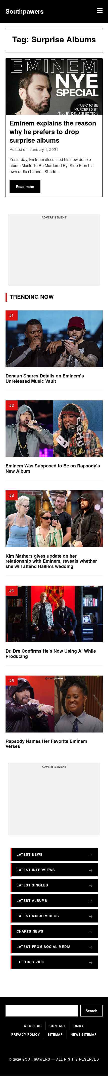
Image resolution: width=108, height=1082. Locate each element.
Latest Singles (32, 884)
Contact (57, 1026)
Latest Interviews (36, 869)
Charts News (30, 931)
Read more (25, 186)
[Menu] (99, 11)
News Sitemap (84, 1034)
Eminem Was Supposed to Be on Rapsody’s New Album (53, 468)
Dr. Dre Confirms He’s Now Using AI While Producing (51, 653)
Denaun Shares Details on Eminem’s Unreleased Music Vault (45, 378)
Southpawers (24, 11)
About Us (33, 1026)
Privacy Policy (25, 1034)
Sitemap (55, 1034)
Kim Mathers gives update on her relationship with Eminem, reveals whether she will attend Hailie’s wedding (51, 561)
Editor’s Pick (30, 961)
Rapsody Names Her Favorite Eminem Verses (46, 743)
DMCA (79, 1026)
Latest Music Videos (38, 915)
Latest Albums (32, 900)
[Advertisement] (54, 251)
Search (91, 1010)
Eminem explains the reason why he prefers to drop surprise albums (53, 131)
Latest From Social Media (44, 946)
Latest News (30, 854)
